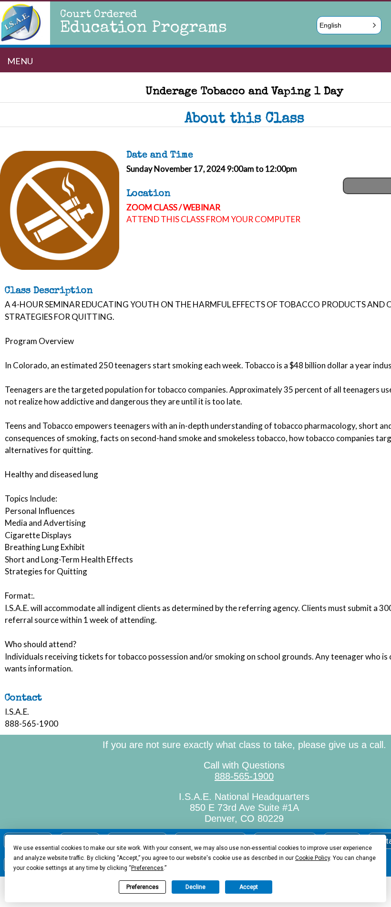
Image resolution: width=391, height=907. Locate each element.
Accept (248, 887)
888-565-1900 (244, 776)
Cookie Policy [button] (312, 858)
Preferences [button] (147, 868)
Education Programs (143, 28)
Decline (195, 887)
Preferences (142, 887)
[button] (349, 25)
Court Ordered (98, 15)
